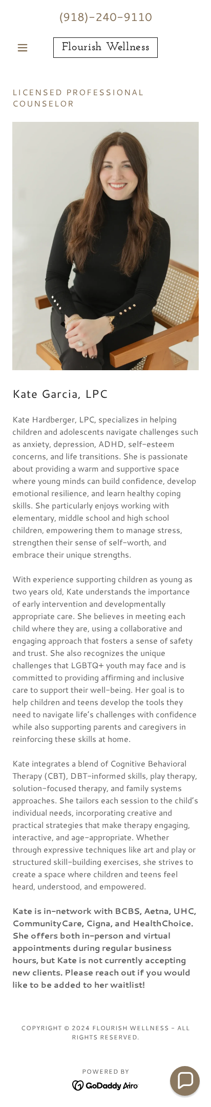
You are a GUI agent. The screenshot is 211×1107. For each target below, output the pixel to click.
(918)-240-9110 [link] (105, 17)
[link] (105, 47)
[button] (26, 47)
